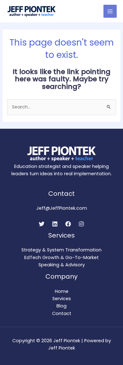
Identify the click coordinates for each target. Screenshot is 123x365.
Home (61, 291)
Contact (61, 313)
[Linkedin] (55, 224)
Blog (61, 306)
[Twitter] (41, 224)
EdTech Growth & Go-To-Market (61, 257)
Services (61, 298)
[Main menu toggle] (110, 11)
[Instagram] (81, 224)
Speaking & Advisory (61, 265)
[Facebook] (68, 224)
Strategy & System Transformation (61, 250)
